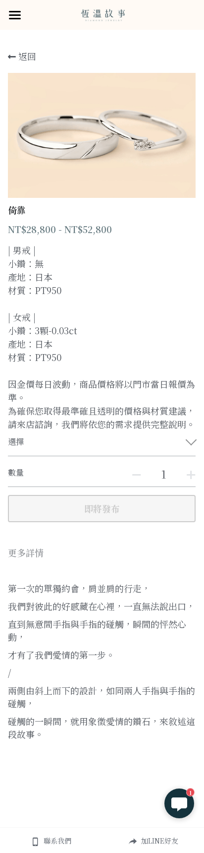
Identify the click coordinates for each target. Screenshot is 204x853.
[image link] (102, 14)
